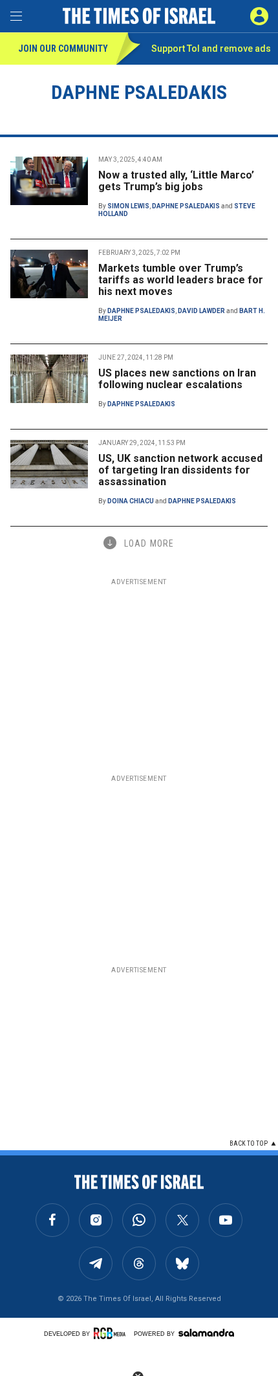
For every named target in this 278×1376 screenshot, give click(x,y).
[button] (259, 16)
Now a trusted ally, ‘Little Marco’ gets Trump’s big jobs (176, 181)
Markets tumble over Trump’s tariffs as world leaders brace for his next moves (180, 280)
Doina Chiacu (130, 501)
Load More (149, 543)
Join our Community (63, 48)
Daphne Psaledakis (186, 206)
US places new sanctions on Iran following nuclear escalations (177, 379)
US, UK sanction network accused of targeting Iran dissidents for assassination (180, 470)
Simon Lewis (128, 206)
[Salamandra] (206, 1333)
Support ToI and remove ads (211, 48)
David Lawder (201, 310)
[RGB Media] (112, 1333)
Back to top (249, 1143)
